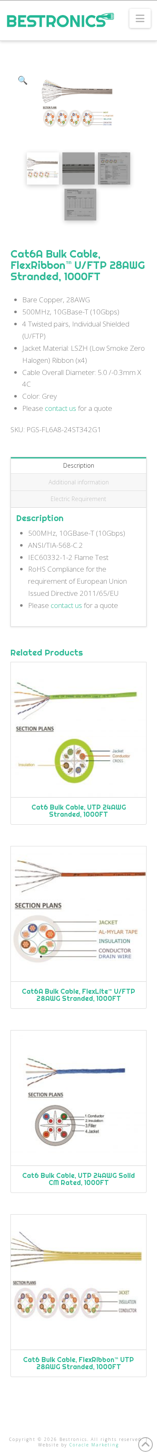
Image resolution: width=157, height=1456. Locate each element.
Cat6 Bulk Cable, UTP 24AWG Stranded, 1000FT (78, 810)
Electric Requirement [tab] (78, 499)
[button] (140, 18)
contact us (60, 408)
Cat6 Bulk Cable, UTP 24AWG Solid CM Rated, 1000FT (78, 1179)
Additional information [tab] (79, 482)
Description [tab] (78, 465)
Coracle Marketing (94, 1445)
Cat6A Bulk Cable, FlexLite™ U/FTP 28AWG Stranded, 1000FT (78, 995)
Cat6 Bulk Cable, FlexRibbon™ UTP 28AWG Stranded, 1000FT (78, 1363)
